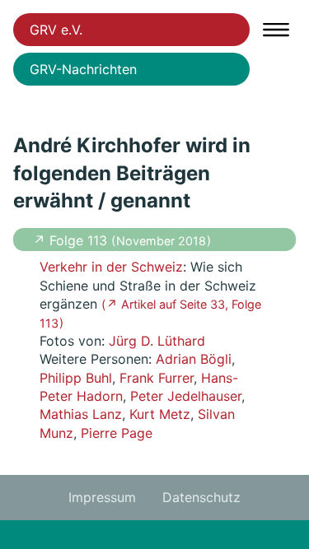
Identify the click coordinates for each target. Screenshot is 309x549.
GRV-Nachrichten (83, 69)
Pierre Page (116, 433)
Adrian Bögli (194, 359)
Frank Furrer (156, 378)
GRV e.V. (56, 29)
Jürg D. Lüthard (157, 341)
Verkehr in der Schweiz (111, 266)
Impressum (102, 497)
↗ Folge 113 (72, 240)
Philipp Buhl (76, 378)
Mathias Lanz (81, 414)
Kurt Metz (159, 414)
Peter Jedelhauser (185, 396)
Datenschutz (201, 497)
